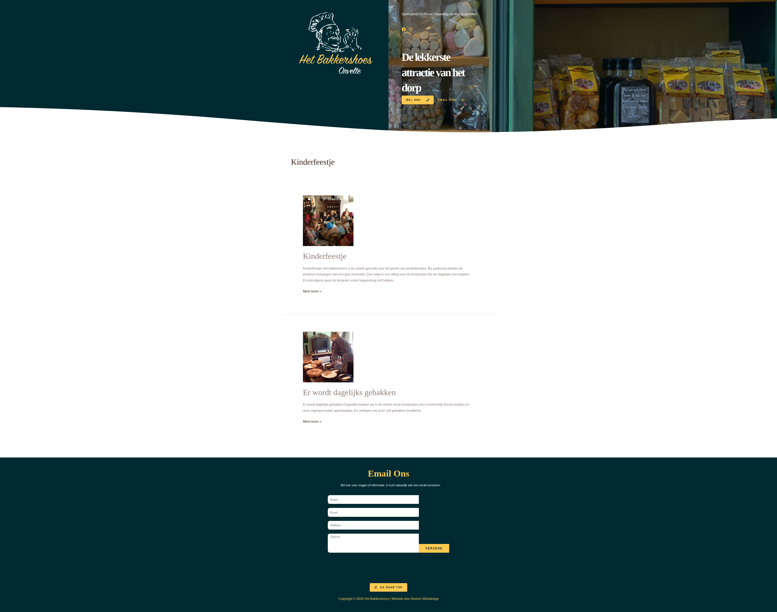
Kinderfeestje (325, 256)
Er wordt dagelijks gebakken (349, 392)
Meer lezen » (312, 290)
